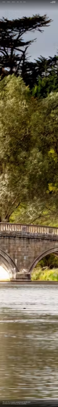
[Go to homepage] (52, 2)
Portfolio (8, 1)
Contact (24, 1)
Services (4, 1)
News (18, 1)
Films (21, 1)
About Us (13, 1)
